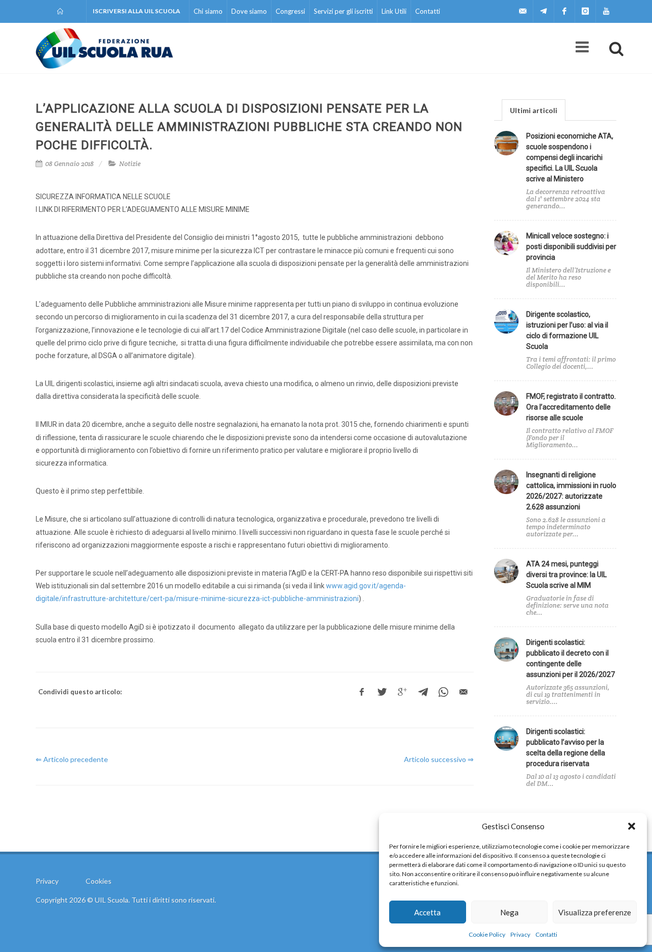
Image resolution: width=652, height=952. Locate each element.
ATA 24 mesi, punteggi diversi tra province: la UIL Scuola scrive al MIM (566, 574)
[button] (632, 826)
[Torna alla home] (61, 11)
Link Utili (394, 11)
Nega (509, 912)
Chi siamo (208, 11)
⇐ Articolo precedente (72, 759)
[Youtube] (606, 11)
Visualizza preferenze (594, 912)
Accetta (427, 912)
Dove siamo (249, 11)
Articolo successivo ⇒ (439, 759)
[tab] (533, 109)
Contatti (546, 934)
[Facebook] (564, 11)
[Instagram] (585, 11)
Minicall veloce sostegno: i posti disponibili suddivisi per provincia (571, 246)
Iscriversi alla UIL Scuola (136, 11)
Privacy (520, 934)
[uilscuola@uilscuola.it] (522, 11)
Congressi (290, 11)
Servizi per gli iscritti (343, 11)
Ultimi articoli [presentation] (533, 110)
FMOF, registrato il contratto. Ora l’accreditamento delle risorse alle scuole (571, 407)
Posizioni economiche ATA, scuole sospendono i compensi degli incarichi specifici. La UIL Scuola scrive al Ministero (569, 157)
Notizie (130, 163)
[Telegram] (543, 11)
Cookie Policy (487, 934)
